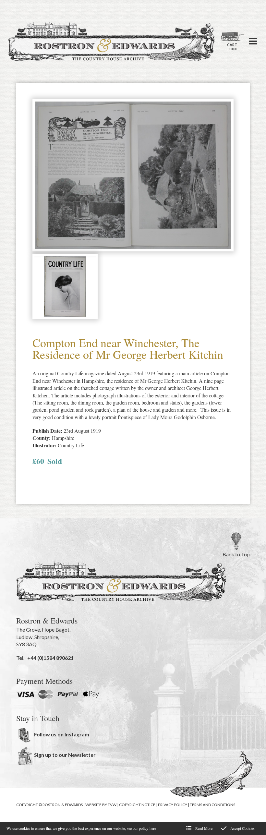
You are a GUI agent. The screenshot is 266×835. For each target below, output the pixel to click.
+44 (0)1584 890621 (50, 658)
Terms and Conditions (212, 804)
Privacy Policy (172, 804)
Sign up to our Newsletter (65, 755)
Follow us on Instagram (61, 734)
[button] (253, 41)
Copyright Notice (137, 804)
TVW (112, 804)
